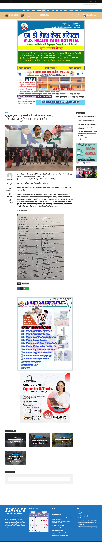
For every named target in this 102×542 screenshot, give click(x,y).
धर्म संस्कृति (71, 10)
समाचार (28, 10)
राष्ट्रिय (33, 10)
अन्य (80, 10)
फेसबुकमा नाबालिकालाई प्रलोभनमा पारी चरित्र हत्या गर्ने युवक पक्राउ (61, 15)
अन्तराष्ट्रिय (38, 10)
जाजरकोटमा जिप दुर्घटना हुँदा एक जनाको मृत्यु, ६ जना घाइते (31, 15)
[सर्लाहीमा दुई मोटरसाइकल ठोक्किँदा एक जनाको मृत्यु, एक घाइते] (7, 15)
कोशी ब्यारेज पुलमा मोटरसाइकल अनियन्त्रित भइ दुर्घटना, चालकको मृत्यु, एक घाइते (39, 440)
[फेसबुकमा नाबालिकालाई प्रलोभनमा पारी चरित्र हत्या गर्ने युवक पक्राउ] (54, 15)
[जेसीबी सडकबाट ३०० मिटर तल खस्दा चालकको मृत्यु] (38, 15)
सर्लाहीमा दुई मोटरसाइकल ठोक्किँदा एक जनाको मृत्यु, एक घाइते (14, 15)
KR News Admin (10, 179)
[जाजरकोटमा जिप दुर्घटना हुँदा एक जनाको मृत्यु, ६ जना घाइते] (23, 15)
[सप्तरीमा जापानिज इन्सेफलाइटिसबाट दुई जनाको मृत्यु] (69, 15)
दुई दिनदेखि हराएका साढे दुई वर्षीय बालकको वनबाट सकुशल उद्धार (92, 15)
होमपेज (24, 10)
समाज (15, 437)
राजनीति (43, 10)
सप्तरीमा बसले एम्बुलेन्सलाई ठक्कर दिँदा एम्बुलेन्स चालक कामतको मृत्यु (15, 440)
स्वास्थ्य (53, 10)
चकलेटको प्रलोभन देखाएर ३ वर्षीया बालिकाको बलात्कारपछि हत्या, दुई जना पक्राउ (15, 458)
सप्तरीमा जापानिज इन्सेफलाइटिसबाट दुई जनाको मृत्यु (76, 15)
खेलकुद (61, 10)
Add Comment (9, 190)
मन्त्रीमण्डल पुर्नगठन (25, 283)
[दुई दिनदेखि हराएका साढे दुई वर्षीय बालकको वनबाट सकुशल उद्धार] (85, 15)
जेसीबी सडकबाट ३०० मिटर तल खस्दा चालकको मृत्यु (46, 15)
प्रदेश (48, 10)
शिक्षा (57, 10)
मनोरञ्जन (65, 10)
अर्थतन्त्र (76, 10)
